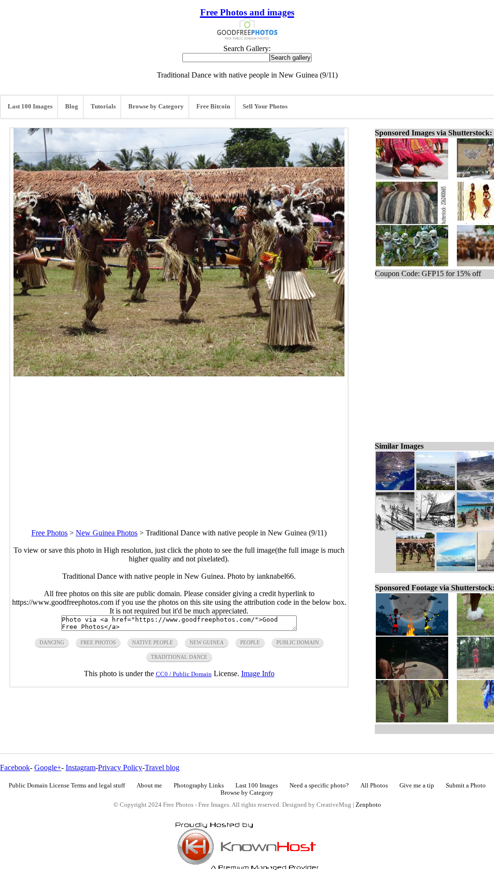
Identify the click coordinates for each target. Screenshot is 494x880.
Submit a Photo (466, 785)
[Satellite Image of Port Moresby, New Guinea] (395, 487)
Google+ (47, 767)
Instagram (81, 767)
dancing (52, 642)
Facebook (15, 767)
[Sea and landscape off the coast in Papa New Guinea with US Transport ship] (456, 568)
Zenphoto (368, 804)
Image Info (257, 673)
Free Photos (49, 533)
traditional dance (179, 657)
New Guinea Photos (106, 533)
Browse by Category (156, 106)
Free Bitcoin (213, 106)
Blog (71, 106)
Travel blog (162, 767)
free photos (98, 642)
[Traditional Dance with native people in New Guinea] (415, 568)
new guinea (207, 642)
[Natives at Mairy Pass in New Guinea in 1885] (435, 528)
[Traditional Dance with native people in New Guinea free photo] (179, 374)
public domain (297, 642)
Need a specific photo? (319, 785)
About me (149, 785)
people (250, 642)
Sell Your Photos (265, 106)
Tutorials (103, 106)
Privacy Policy (120, 767)
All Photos (374, 785)
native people (152, 642)
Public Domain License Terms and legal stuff (67, 785)
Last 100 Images (30, 106)
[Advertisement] (179, 443)
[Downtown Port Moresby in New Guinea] (435, 487)
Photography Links (199, 785)
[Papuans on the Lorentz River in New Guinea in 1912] (395, 528)
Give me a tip (416, 785)
